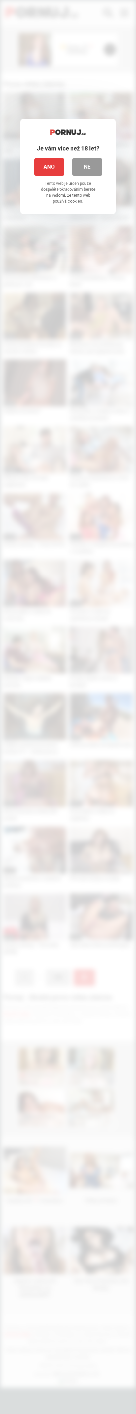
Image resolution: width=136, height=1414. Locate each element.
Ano (49, 167)
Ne (87, 167)
